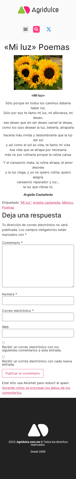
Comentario (12, 242)
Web (5, 326)
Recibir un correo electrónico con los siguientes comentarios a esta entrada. (31, 348)
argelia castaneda (46, 202)
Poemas (8, 207)
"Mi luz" (25, 202)
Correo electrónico (18, 310)
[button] (25, 29)
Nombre (9, 294)
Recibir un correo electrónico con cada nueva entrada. (37, 363)
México (67, 202)
